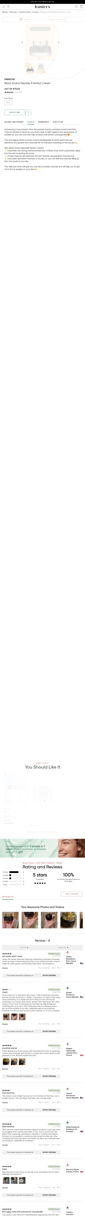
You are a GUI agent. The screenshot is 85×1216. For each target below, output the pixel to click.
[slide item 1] (28, 832)
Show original (49, 975)
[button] (10, 920)
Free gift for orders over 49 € (42, 1)
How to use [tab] (58, 122)
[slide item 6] (41, 832)
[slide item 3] (33, 832)
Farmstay (9, 79)
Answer (5, 968)
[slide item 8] (46, 832)
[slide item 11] (54, 832)
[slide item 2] (30, 832)
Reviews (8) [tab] (8, 897)
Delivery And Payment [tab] (14, 122)
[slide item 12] (57, 832)
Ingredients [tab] (43, 122)
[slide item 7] (44, 832)
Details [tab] (31, 122)
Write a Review (71, 894)
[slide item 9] (49, 832)
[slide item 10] (52, 832)
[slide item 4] (36, 832)
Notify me (15, 112)
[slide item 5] (38, 832)
